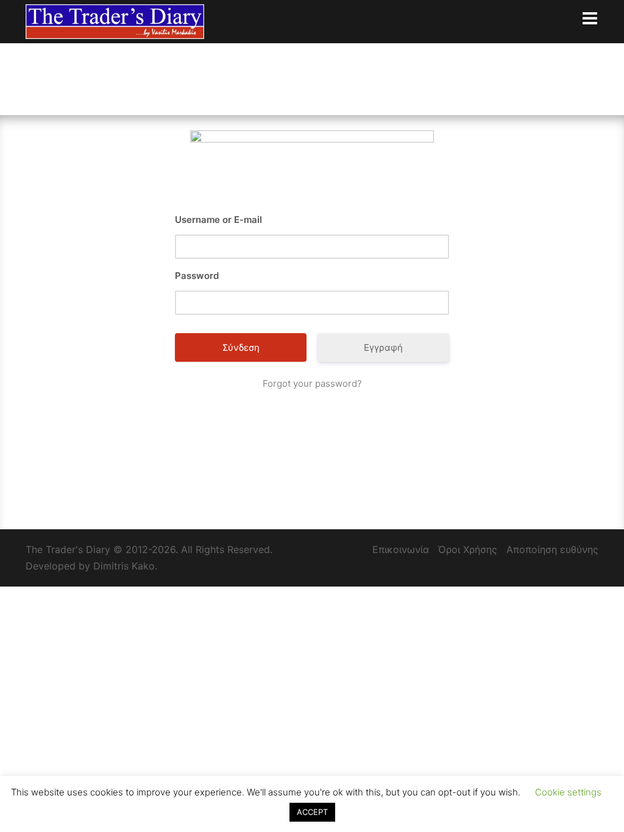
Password (197, 275)
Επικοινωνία (400, 549)
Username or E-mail (218, 219)
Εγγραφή (383, 347)
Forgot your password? (312, 383)
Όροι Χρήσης (467, 549)
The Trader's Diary (68, 549)
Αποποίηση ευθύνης (552, 549)
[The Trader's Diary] (115, 21)
